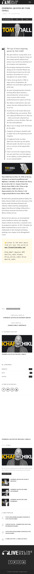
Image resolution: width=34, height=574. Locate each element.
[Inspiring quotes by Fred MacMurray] (5, 492)
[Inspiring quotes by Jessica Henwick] (5, 482)
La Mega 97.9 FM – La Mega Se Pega (16, 538)
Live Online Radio (15, 13)
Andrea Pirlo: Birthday (17, 325)
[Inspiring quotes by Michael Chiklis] (17, 344)
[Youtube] (16, 389)
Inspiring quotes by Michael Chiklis (14, 354)
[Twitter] (8, 389)
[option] (17, 345)
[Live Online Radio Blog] (10, 2)
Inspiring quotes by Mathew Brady (17, 317)
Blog (17, 373)
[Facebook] (3, 389)
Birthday (17, 369)
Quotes (5, 13)
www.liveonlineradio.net (15, 247)
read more (6, 473)
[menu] (30, 2)
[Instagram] (12, 389)
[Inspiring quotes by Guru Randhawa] (5, 502)
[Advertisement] (17, 287)
